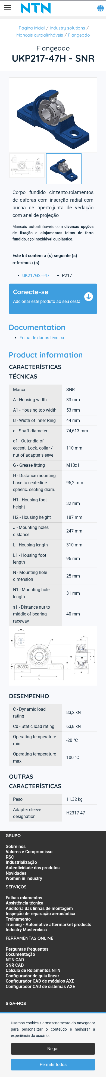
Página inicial (32, 28)
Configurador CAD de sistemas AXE (40, 986)
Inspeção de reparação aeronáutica (40, 913)
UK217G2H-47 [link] (35, 275)
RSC (10, 857)
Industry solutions (67, 28)
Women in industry (24, 878)
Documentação (20, 954)
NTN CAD (15, 959)
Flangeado (79, 35)
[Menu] (7, 8)
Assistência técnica (24, 903)
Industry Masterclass (26, 929)
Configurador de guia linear (32, 975)
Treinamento (18, 919)
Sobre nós (16, 846)
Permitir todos (53, 1064)
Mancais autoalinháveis (39, 35)
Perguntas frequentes (27, 949)
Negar (53, 1048)
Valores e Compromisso (29, 851)
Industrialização (21, 862)
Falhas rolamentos (24, 897)
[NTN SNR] (35, 8)
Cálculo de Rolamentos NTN (33, 970)
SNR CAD (15, 965)
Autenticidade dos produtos (33, 867)
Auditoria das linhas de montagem (39, 908)
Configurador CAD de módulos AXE (40, 981)
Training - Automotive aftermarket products (48, 924)
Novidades (16, 873)
